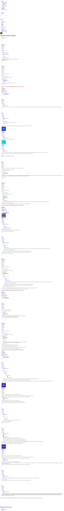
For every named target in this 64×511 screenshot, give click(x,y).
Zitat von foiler (4, 276)
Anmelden (3, 12)
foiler (2, 400)
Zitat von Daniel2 (5, 226)
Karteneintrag (3, 50)
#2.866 (3, 151)
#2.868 (3, 198)
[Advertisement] (53, 501)
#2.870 (3, 243)
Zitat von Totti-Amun (5, 121)
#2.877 (3, 434)
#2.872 (3, 314)
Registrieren (3, 13)
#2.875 (3, 399)
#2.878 (3, 460)
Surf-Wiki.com (3, 88)
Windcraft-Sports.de (4, 352)
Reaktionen (3, 100)
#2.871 (3, 274)
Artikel (2, 23)
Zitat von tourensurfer (5, 200)
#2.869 (3, 224)
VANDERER (10, 175)
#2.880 (3, 492)
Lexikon (2, 25)
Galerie (2, 24)
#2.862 (3, 81)
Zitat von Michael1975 (5, 436)
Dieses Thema (3, 21)
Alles (2, 20)
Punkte (2, 68)
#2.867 (3, 174)
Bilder (2, 49)
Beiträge (2, 48)
